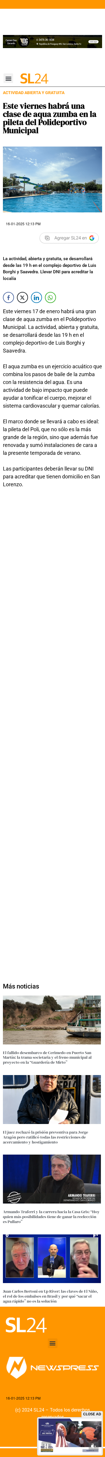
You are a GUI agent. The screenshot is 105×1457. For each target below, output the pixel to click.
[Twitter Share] (22, 297)
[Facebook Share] (8, 297)
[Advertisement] (52, 732)
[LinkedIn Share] (36, 297)
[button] (8, 78)
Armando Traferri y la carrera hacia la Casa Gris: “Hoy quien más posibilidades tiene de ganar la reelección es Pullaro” (51, 1217)
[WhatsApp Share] (50, 297)
